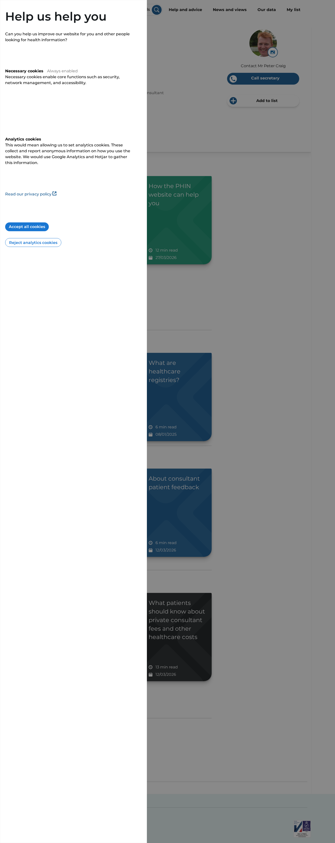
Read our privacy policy (28, 194)
